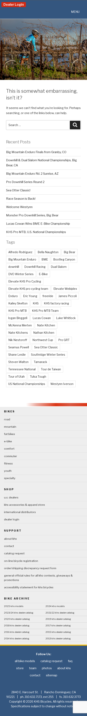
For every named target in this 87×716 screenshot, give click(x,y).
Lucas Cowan (42, 318)
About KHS (10, 538)
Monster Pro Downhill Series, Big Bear (32, 215)
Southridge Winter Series (48, 354)
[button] (75, 12)
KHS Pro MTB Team (45, 310)
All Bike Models (25, 661)
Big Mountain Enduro (22, 259)
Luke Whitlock (66, 318)
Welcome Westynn (19, 207)
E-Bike (43, 274)
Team (32, 668)
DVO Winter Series (21, 274)
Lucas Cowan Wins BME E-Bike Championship (38, 224)
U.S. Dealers (11, 497)
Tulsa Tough (38, 376)
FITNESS (8, 463)
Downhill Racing (35, 266)
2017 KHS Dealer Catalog (58, 625)
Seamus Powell (18, 347)
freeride (47, 296)
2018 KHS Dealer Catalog (17, 625)
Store (20, 668)
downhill (13, 266)
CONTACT (9, 546)
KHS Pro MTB (17, 310)
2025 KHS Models (13, 606)
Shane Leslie (17, 354)
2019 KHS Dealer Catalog (58, 619)
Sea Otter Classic (46, 347)
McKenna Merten (20, 325)
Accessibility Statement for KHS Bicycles (28, 587)
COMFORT (9, 448)
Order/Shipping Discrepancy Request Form (30, 568)
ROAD (7, 419)
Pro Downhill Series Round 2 (25, 182)
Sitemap (51, 675)
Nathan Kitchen (43, 332)
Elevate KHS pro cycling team (28, 288)
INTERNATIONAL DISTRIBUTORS (20, 512)
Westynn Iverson (61, 384)
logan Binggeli (17, 318)
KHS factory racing (56, 303)
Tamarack (40, 362)
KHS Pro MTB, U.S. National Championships (36, 232)
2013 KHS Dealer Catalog (58, 638)
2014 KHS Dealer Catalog (16, 638)
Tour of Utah (16, 376)
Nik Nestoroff (17, 340)
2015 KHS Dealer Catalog (58, 632)
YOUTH (8, 470)
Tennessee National (22, 369)
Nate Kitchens (18, 332)
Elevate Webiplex (65, 288)
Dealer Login (13, 5)
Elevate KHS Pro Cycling (24, 281)
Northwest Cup (42, 340)
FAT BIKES (9, 434)
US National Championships (26, 384)
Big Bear (69, 252)
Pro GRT (64, 340)
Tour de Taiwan (51, 369)
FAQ (70, 661)
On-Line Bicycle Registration (21, 560)
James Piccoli (67, 296)
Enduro (13, 296)
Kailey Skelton (18, 303)
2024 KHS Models (55, 606)
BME (44, 259)
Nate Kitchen (46, 325)
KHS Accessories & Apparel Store (24, 504)
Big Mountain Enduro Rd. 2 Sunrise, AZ (32, 173)
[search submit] (75, 125)
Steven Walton (18, 362)
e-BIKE (8, 441)
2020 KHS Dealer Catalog (17, 619)
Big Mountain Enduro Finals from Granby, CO (36, 152)
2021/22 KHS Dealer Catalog (60, 612)
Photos (47, 668)
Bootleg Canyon (64, 259)
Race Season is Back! (20, 199)
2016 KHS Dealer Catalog (17, 632)
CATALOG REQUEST (14, 553)
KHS (36, 303)
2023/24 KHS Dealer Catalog (18, 612)
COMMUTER (10, 456)
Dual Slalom (59, 266)
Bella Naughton (48, 252)
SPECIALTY (9, 478)
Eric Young (30, 296)
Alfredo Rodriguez (20, 252)
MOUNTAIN (10, 426)
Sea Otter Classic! (18, 190)
